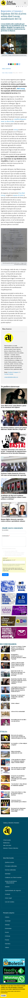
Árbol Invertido (6, 68)
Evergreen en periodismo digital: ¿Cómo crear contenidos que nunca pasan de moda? (18, 778)
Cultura (6, 72)
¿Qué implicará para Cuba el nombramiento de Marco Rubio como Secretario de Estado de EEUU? (18, 689)
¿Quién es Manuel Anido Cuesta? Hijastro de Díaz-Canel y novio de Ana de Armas (17, 665)
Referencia (6, 843)
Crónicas (7, 936)
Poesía (7, 940)
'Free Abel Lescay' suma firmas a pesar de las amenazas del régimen (13, 406)
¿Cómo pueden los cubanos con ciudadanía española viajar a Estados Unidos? (18, 761)
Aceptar (3, 995)
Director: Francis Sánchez (10, 848)
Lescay (16, 130)
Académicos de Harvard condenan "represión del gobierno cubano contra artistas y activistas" (13, 497)
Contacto (7, 894)
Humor (7, 932)
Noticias (7, 924)
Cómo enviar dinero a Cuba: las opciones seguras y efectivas (18, 793)
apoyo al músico (18, 195)
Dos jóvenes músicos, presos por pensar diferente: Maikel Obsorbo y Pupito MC (14, 428)
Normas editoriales (10, 870)
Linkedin (11, 374)
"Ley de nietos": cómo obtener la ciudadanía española (19, 784)
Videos (7, 947)
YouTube (6, 374)
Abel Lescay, (21, 89)
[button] (17, 6)
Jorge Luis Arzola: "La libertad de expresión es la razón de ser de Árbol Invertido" (18, 673)
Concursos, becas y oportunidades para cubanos (19, 800)
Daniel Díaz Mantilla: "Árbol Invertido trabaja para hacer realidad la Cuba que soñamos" (19, 681)
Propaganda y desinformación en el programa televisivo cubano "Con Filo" (18, 657)
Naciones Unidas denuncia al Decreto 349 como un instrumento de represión (13, 474)
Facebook (10, 372)
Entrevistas (8, 928)
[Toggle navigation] (25, 2)
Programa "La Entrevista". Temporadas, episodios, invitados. (18, 697)
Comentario (5, 536)
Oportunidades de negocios (13, 890)
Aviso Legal (8, 898)
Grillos (12, 121)
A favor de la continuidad (18, 711)
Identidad (7, 873)
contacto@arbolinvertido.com (11, 377)
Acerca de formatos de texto (9, 548)
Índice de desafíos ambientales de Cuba (16, 752)
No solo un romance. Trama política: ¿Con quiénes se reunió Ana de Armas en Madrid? (18, 649)
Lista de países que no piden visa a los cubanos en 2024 (18, 768)
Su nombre (5, 530)
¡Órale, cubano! (15, 703)
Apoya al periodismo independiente (11, 882)
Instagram (16, 372)
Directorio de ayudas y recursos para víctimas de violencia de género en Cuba (18, 736)
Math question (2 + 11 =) (8, 560)
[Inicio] (8, 3)
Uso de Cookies (9, 902)
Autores (7, 886)
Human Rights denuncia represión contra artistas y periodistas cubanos (13, 520)
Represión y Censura (11, 11)
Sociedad (10, 72)
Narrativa (7, 943)
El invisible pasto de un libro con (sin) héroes (18, 720)
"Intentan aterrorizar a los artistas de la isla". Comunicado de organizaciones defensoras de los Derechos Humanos (13, 451)
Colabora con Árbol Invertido (13, 877)
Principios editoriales (11, 866)
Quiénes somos (9, 862)
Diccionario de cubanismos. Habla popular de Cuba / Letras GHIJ (18, 810)
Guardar (5, 574)
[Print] (19, 64)
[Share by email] (15, 64)
